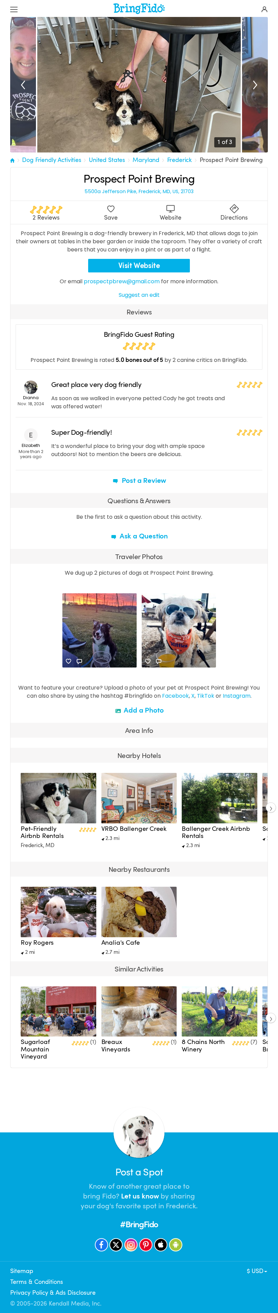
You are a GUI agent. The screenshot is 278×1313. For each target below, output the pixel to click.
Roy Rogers (37, 943)
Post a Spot (139, 1172)
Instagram (237, 696)
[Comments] (79, 661)
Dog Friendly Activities (51, 160)
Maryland (146, 160)
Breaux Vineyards (115, 1045)
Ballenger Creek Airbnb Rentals (216, 832)
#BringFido (139, 1224)
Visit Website (139, 265)
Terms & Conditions (36, 1282)
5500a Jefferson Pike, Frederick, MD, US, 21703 (139, 191)
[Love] (68, 661)
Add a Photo (143, 710)
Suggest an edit (139, 295)
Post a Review (143, 480)
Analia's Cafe (120, 943)
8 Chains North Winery (203, 1045)
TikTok (205, 696)
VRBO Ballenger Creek (133, 829)
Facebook (175, 696)
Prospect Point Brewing (231, 160)
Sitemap (21, 1271)
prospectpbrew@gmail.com (122, 281)
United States (107, 160)
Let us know (140, 1196)
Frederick (179, 160)
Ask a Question (143, 536)
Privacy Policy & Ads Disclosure (53, 1292)
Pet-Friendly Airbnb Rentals (42, 832)
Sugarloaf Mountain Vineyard (35, 1049)
